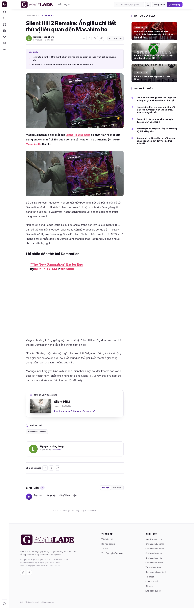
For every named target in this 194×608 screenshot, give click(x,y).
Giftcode (149, 586)
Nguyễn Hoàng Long (44, 37)
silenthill (67, 269)
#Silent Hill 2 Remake (37, 432)
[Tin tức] (4, 31)
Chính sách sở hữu (153, 558)
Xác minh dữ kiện (153, 567)
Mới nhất (117, 488)
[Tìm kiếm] (4, 18)
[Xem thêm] (4, 49)
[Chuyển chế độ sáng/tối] (148, 4)
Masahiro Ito (33, 144)
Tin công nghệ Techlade (112, 553)
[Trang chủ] (4, 12)
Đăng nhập (159, 4)
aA (115, 38)
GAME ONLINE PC (46, 15)
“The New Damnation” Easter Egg (56, 264)
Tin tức (104, 548)
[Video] (4, 43)
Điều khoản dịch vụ (154, 539)
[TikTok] (29, 572)
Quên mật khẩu (152, 581)
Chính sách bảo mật (154, 544)
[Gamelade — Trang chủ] (4, 4)
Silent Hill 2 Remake (78, 134)
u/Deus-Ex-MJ (45, 269)
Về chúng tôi (107, 539)
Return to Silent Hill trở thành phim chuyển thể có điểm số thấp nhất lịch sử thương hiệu (74, 58)
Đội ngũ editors (108, 544)
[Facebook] (88, 38)
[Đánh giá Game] (4, 24)
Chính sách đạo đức (154, 548)
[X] (95, 38)
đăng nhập (51, 495)
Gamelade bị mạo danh (155, 572)
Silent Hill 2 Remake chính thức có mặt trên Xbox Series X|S (63, 64)
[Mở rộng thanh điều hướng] (4, 604)
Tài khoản (149, 577)
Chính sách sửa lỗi (153, 553)
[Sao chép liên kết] (101, 38)
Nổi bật (105, 488)
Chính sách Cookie (154, 563)
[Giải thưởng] (4, 37)
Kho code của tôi (153, 591)
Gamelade (30, 15)
